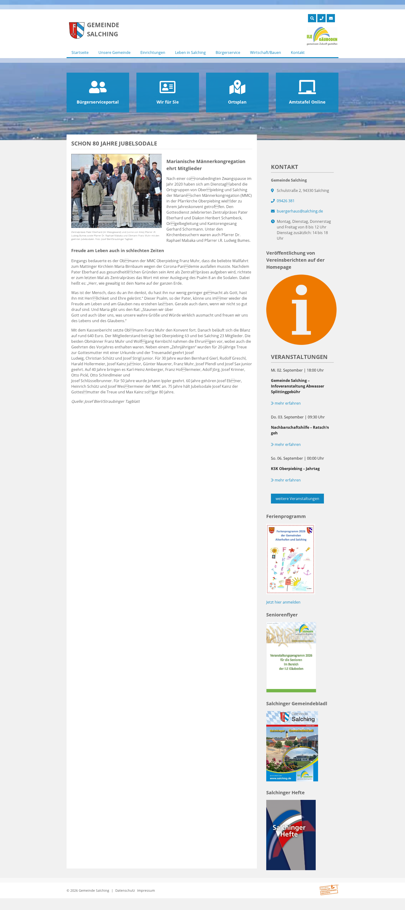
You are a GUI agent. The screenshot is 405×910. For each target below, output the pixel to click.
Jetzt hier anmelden (283, 602)
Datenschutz (125, 890)
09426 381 (286, 200)
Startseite (80, 52)
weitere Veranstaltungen (297, 498)
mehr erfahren (287, 403)
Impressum (146, 890)
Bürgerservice (228, 52)
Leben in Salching (190, 52)
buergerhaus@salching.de (300, 211)
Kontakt (298, 52)
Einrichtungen (152, 52)
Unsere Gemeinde (114, 52)
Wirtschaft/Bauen (265, 52)
